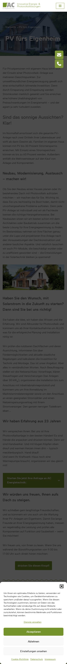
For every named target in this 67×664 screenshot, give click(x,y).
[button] (61, 586)
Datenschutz (36, 659)
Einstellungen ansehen (33, 651)
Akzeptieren (33, 631)
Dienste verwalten (32, 622)
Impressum (50, 659)
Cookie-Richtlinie (20, 659)
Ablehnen (33, 641)
